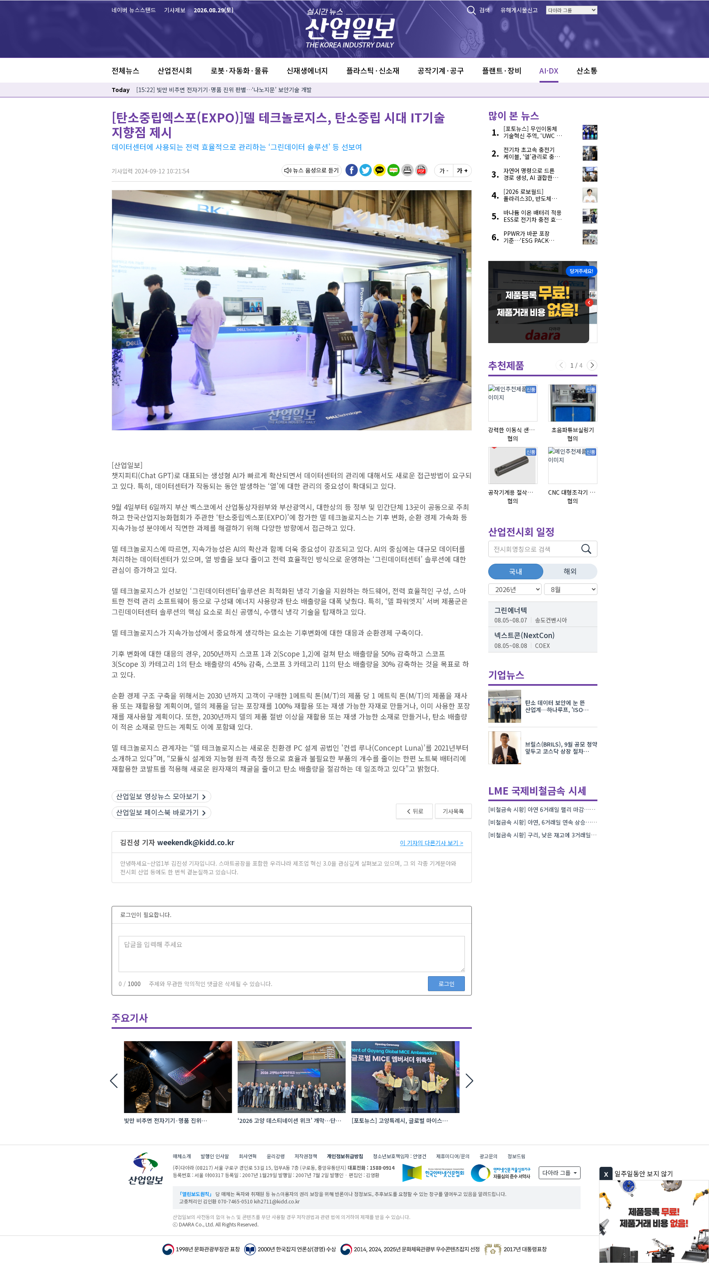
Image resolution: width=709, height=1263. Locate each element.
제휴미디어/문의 (453, 1155)
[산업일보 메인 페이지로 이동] (350, 27)
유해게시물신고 (519, 10)
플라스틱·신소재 (373, 70)
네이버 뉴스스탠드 (134, 10)
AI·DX (549, 70)
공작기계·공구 (441, 70)
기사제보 (174, 10)
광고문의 (489, 1155)
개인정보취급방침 (345, 1155)
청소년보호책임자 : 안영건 (399, 1155)
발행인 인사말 (215, 1155)
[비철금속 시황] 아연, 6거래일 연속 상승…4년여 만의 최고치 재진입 (570, 822)
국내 (515, 571)
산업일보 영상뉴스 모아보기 (157, 796)
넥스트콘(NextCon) (524, 635)
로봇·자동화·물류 (239, 70)
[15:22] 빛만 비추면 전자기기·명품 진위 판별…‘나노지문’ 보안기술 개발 (224, 89)
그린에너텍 (510, 610)
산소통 (586, 70)
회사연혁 (248, 1155)
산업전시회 (175, 70)
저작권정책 (306, 1155)
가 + (462, 170)
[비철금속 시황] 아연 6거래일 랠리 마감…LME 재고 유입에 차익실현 (571, 809)
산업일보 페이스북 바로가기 (157, 812)
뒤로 (417, 811)
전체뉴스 (126, 70)
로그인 (447, 984)
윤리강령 (276, 1155)
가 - (443, 170)
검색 (484, 10)
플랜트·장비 (501, 70)
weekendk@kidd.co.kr (195, 842)
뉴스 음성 (304, 170)
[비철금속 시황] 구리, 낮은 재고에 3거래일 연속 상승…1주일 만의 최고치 (576, 835)
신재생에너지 (307, 70)
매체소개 (182, 1155)
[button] (407, 170)
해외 (570, 571)
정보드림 (517, 1155)
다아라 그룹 (557, 1173)
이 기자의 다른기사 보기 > (431, 843)
